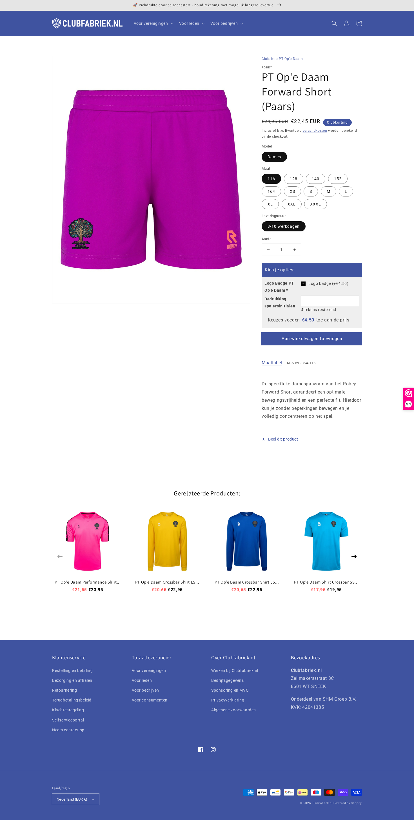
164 (271, 191)
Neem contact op (68, 730)
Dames (274, 157)
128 (293, 178)
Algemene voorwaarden (233, 710)
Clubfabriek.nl (323, 803)
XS (292, 191)
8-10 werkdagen (284, 226)
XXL (292, 204)
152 (338, 178)
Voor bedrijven (145, 690)
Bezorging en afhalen (72, 680)
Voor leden (142, 680)
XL (270, 204)
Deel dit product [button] (283, 439)
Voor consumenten (150, 700)
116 (271, 178)
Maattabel (272, 362)
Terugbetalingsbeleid (72, 700)
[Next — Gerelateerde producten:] (354, 556)
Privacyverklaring (227, 700)
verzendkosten (315, 131)
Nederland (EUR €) (72, 799)
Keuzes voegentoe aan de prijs (308, 320)
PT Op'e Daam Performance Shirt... (88, 582)
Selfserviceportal (68, 720)
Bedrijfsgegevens (227, 680)
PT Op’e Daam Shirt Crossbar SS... (326, 582)
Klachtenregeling (68, 710)
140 (315, 178)
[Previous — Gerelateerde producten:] (60, 556)
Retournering (64, 690)
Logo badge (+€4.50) (328, 283)
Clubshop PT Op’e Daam (282, 59)
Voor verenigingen (149, 670)
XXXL (315, 204)
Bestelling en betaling (72, 670)
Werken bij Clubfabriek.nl (234, 670)
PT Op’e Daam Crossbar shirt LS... (167, 582)
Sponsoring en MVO (230, 690)
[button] (334, 23)
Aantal (267, 239)
